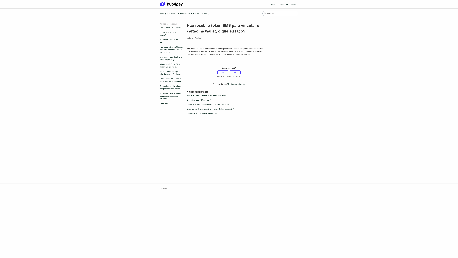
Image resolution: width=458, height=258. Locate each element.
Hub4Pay (163, 13)
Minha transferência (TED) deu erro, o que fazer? (170, 65)
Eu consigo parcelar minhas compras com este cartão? (171, 87)
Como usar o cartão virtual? (170, 28)
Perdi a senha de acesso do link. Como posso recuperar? (171, 80)
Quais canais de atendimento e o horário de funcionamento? (210, 109)
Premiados (172, 13)
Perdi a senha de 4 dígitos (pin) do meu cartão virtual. (170, 72)
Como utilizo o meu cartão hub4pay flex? (203, 113)
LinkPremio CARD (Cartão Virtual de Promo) (193, 13)
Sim (222, 72)
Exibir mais (164, 103)
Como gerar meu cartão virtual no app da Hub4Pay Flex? (209, 104)
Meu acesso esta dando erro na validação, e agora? (171, 58)
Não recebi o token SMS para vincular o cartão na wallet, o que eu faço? (171, 49)
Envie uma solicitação (236, 84)
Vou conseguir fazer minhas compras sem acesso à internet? (171, 96)
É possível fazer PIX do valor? (169, 41)
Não (235, 72)
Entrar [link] (293, 4)
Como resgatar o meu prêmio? (168, 33)
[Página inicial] (171, 4)
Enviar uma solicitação (279, 4)
